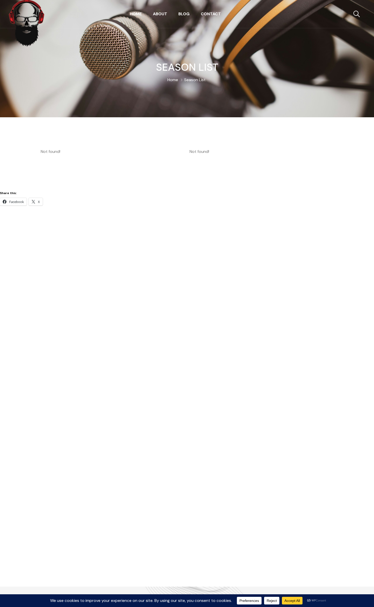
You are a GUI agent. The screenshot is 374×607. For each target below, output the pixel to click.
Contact (211, 14)
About (160, 14)
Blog (184, 14)
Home (136, 14)
